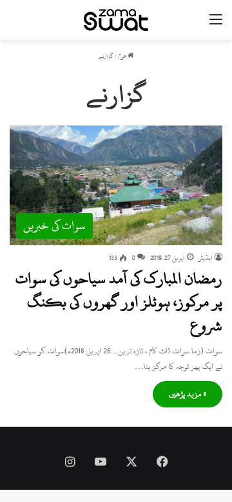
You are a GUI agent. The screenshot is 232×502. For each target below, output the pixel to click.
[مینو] (215, 24)
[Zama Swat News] (116, 20)
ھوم (123, 56)
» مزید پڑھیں (187, 394)
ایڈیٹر (205, 258)
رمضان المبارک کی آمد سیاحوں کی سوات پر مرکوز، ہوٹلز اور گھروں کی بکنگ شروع (118, 302)
